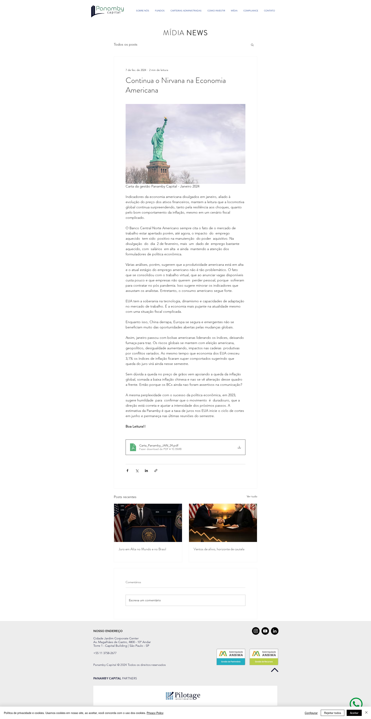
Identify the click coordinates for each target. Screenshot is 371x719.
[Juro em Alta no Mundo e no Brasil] (148, 523)
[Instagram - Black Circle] (256, 631)
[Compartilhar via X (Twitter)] (137, 470)
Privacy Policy (155, 713)
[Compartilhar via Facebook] (127, 470)
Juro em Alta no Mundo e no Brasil (142, 549)
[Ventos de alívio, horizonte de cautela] (223, 523)
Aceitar (354, 713)
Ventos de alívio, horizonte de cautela (219, 549)
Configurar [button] (311, 713)
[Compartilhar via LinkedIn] (146, 470)
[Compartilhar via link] (156, 470)
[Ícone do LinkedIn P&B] (274, 631)
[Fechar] (366, 713)
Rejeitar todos (332, 713)
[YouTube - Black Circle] (265, 631)
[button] (252, 44)
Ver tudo (252, 496)
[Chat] (356, 704)
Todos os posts (125, 44)
